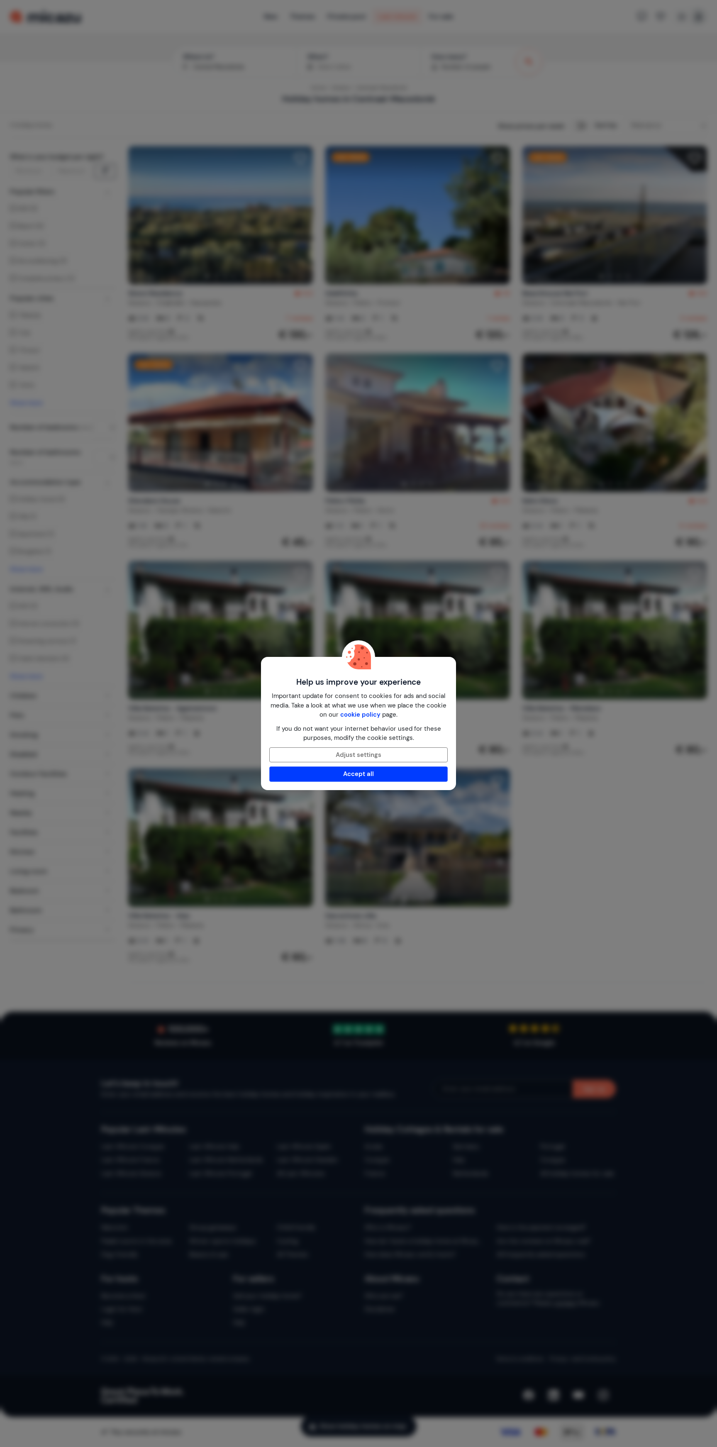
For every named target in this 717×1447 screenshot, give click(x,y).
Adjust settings (358, 755)
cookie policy (360, 714)
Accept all (358, 774)
